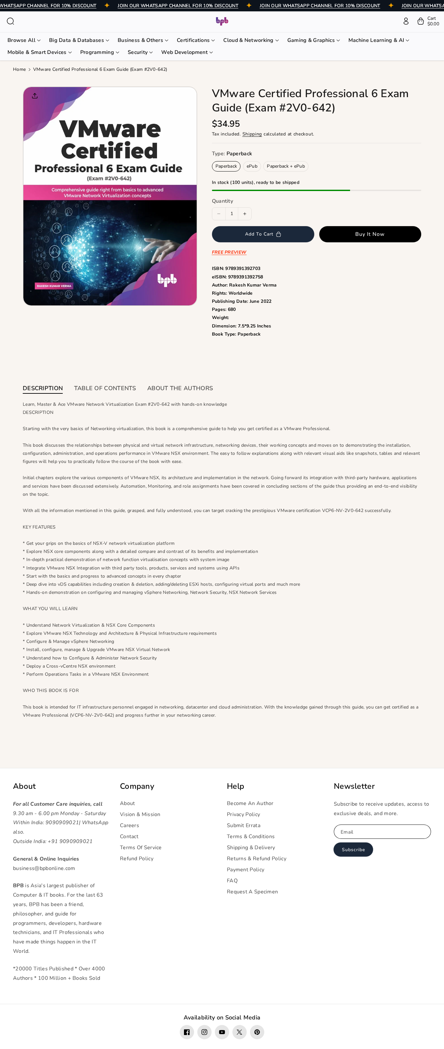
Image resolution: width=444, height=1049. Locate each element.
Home (19, 69)
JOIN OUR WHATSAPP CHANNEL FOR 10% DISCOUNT (178, 6)
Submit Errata (243, 825)
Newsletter (354, 786)
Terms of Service (141, 847)
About (24, 786)
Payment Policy (245, 869)
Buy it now (370, 234)
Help (235, 786)
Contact (129, 836)
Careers (129, 825)
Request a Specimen (252, 891)
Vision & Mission (140, 814)
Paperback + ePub (286, 166)
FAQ (232, 880)
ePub (252, 166)
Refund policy (136, 858)
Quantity (222, 201)
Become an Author (250, 803)
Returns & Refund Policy (256, 858)
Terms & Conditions (251, 836)
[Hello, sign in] (405, 21)
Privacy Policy (243, 814)
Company (137, 786)
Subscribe (353, 850)
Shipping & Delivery (251, 847)
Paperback (226, 166)
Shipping (252, 134)
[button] (10, 21)
